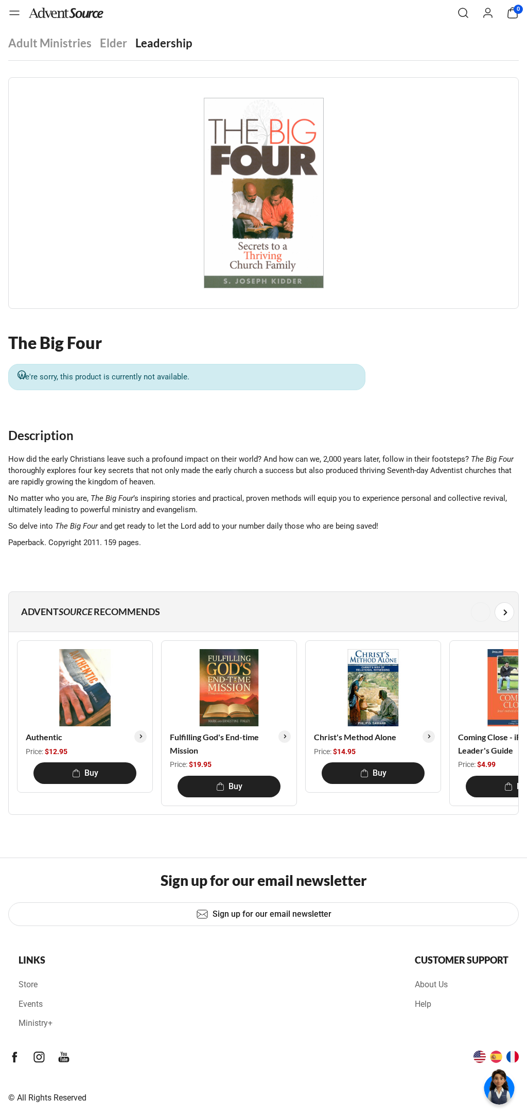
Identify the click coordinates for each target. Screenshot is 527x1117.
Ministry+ (35, 1023)
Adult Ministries (50, 43)
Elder (113, 43)
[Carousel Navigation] (261, 612)
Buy (91, 773)
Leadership (163, 43)
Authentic (44, 737)
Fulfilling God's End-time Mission (214, 743)
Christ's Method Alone (355, 737)
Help (423, 1004)
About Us (431, 984)
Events (31, 1004)
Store (28, 984)
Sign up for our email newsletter (272, 914)
